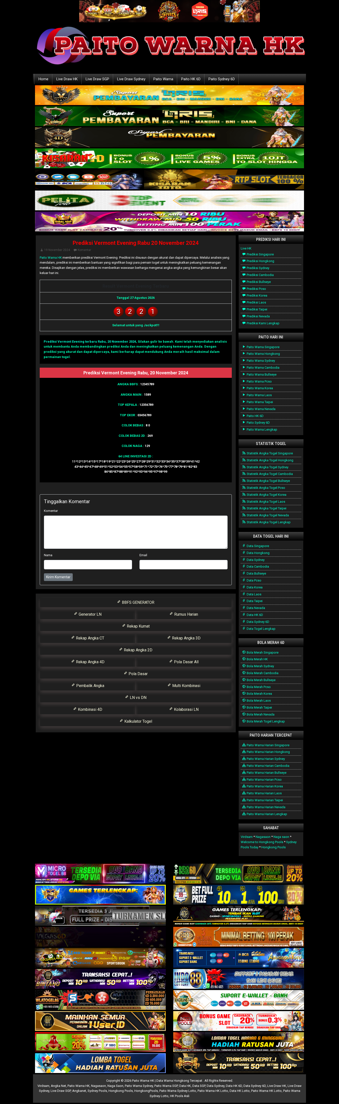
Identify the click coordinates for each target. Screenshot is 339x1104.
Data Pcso (253, 580)
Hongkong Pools (273, 847)
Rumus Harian (185, 614)
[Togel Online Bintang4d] (100, 979)
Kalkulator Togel (137, 721)
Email (143, 555)
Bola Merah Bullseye (260, 680)
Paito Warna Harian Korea (264, 786)
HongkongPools (146, 1091)
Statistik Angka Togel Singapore (269, 453)
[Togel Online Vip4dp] (238, 916)
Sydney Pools (97, 1091)
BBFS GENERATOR (137, 602)
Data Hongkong (258, 553)
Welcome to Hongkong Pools (262, 842)
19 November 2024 (57, 250)
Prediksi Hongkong (260, 261)
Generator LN (90, 614)
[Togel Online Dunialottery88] (238, 937)
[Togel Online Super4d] (169, 137)
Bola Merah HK (257, 659)
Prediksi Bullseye (258, 282)
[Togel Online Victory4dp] (100, 895)
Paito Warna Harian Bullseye (266, 772)
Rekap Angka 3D (186, 638)
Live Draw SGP (97, 79)
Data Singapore (257, 546)
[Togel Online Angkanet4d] (238, 1000)
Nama (48, 555)
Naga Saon (115, 1086)
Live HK (246, 248)
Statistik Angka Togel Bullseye (268, 481)
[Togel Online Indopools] (238, 1021)
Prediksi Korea (256, 295)
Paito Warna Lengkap (261, 429)
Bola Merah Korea (259, 693)
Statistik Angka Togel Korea (266, 495)
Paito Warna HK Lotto (213, 1091)
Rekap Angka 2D (137, 650)
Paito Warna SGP (166, 1086)
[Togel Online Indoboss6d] (238, 874)
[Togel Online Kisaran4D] (169, 159)
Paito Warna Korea (259, 388)
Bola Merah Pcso (258, 687)
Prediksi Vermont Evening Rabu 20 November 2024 (136, 243)
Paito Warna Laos (259, 395)
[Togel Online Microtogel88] (100, 874)
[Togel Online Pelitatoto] (169, 201)
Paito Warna (163, 79)
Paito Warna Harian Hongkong (268, 752)
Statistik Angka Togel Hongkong (269, 460)
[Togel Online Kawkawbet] (100, 916)
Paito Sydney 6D (221, 79)
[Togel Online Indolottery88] (238, 979)
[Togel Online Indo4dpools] (100, 1063)
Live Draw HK (67, 79)
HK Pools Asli (179, 1096)
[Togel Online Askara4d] (100, 958)
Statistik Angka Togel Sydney (267, 467)
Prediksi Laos (256, 302)
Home (43, 79)
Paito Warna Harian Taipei (264, 800)
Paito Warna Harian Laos (264, 793)
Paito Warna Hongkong (263, 354)
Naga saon (281, 837)
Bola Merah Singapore (262, 652)
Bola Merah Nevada (260, 714)
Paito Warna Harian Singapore (267, 745)
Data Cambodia (257, 566)
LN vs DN (137, 697)
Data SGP (198, 1086)
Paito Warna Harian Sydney (265, 759)
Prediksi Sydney (257, 268)
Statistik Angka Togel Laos (265, 501)
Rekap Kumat (138, 626)
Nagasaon (263, 837)
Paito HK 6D (191, 79)
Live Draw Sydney (131, 79)
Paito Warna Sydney (260, 360)
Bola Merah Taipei (259, 707)
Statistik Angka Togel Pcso (265, 488)
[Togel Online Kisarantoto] (169, 180)
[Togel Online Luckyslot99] (238, 895)
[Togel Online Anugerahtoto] (238, 958)
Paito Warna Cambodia (262, 367)
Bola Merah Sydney (260, 666)
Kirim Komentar (58, 577)
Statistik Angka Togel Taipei (266, 508)
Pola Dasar (138, 673)
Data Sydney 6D (257, 622)
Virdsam (247, 837)
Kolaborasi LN (186, 709)
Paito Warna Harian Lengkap (266, 814)
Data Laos (253, 594)
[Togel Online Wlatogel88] (100, 1000)
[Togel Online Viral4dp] (169, 222)
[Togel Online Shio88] (238, 1042)
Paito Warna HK (51, 257)
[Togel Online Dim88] (169, 116)
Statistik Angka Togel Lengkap (268, 522)
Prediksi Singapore (260, 254)
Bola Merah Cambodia (262, 673)
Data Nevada (255, 608)
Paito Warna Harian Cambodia (267, 766)
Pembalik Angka (89, 685)
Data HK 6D (254, 615)
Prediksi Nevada (258, 316)
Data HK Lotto (240, 1091)
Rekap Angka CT (89, 638)
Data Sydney (255, 560)
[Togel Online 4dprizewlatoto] (100, 1021)
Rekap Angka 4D (89, 662)
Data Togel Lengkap (260, 629)
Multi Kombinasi (185, 685)
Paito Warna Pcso (259, 381)
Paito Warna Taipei (259, 402)
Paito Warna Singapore (262, 347)
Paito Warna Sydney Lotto (177, 1091)
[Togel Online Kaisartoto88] (100, 1042)
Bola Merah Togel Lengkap (265, 721)
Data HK (185, 1086)
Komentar (84, 250)
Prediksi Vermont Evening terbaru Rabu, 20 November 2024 (90, 341)
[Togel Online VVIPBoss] (169, 95)
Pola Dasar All (186, 662)
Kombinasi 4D (89, 709)
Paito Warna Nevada (260, 409)
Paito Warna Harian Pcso (264, 779)
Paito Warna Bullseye (261, 374)
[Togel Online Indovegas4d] (238, 1063)
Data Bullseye (256, 573)
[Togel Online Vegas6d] (100, 937)
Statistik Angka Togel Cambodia (269, 474)
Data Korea (254, 587)
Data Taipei (254, 601)
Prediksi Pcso (256, 289)
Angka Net (58, 1086)
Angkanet (79, 1091)
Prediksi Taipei (256, 309)
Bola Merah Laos (258, 700)
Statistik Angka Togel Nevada (267, 515)
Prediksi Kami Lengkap (262, 323)
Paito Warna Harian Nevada (265, 807)
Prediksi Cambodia (260, 275)
